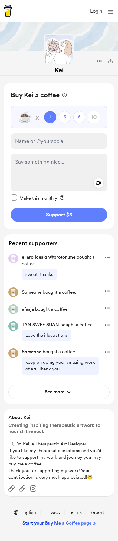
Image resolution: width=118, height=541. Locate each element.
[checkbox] (34, 198)
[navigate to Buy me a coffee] (8, 11)
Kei (59, 70)
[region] (59, 156)
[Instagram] (33, 488)
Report (97, 512)
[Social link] (11, 488)
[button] (110, 11)
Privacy (52, 512)
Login (96, 11)
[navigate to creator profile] (59, 49)
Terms (75, 512)
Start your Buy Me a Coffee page (56, 523)
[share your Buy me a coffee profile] (110, 61)
